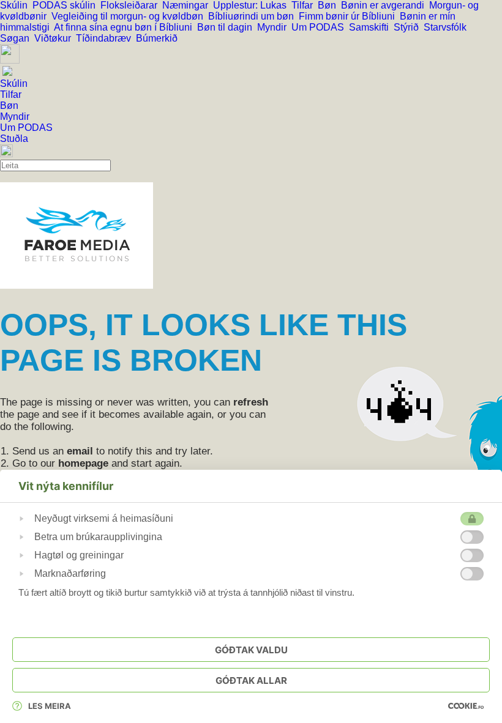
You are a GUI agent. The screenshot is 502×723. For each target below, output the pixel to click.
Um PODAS (320, 27)
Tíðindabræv (106, 38)
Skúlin (16, 5)
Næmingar (187, 5)
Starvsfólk (446, 27)
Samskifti (371, 27)
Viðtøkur (55, 38)
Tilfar (304, 5)
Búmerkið (158, 38)
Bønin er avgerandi (385, 5)
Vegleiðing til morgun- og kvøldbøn (129, 16)
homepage (83, 463)
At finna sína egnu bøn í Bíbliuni (125, 27)
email (80, 451)
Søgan (17, 38)
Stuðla (14, 138)
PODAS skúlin (66, 5)
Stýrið (409, 27)
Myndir (274, 27)
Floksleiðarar (131, 5)
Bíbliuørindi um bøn (253, 16)
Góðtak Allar (251, 680)
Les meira (49, 706)
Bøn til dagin (227, 27)
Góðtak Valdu (251, 650)
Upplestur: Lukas (252, 5)
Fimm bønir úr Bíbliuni (349, 16)
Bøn (329, 5)
